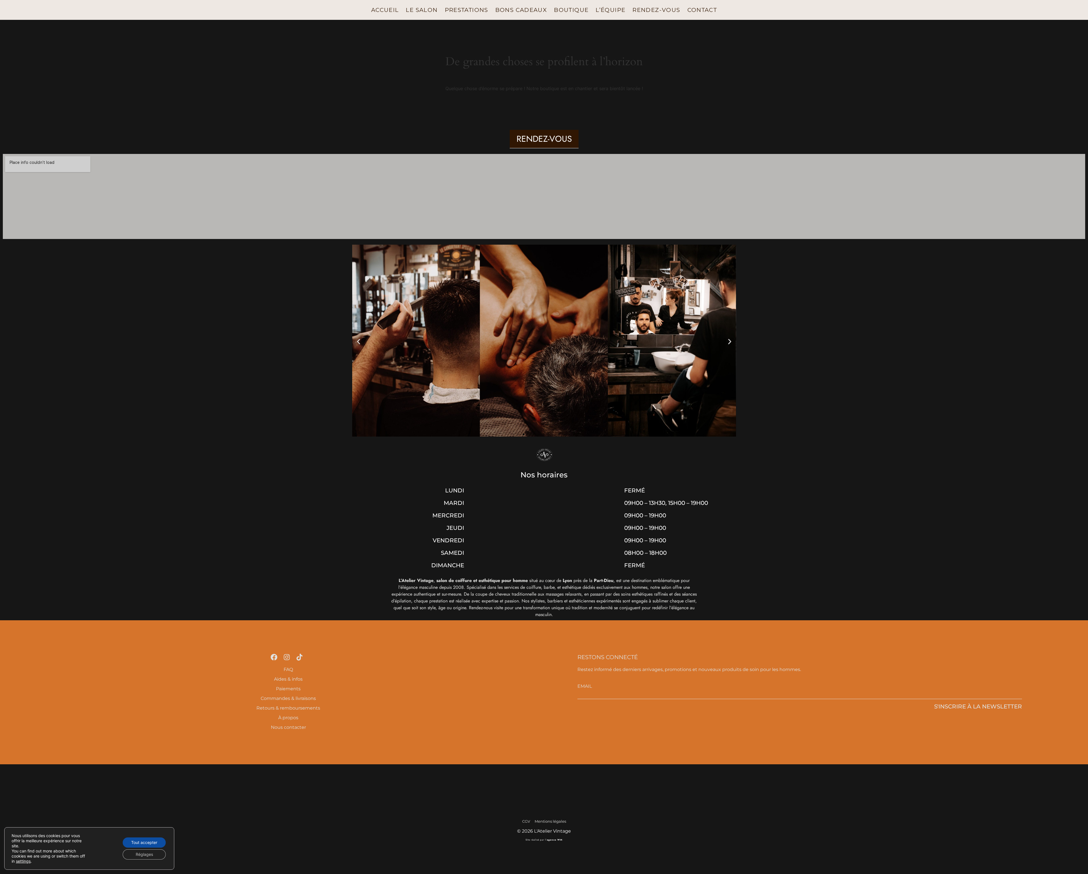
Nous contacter (288, 727)
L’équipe (610, 10)
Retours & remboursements (288, 708)
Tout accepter (144, 842)
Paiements (288, 688)
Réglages (144, 854)
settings (23, 861)
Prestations (466, 10)
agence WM (554, 839)
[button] (358, 341)
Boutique (571, 10)
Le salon (421, 10)
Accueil (385, 10)
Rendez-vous (656, 10)
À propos (288, 717)
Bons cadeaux (521, 10)
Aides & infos (288, 679)
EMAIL (584, 686)
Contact (702, 10)
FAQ (288, 669)
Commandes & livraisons (288, 698)
